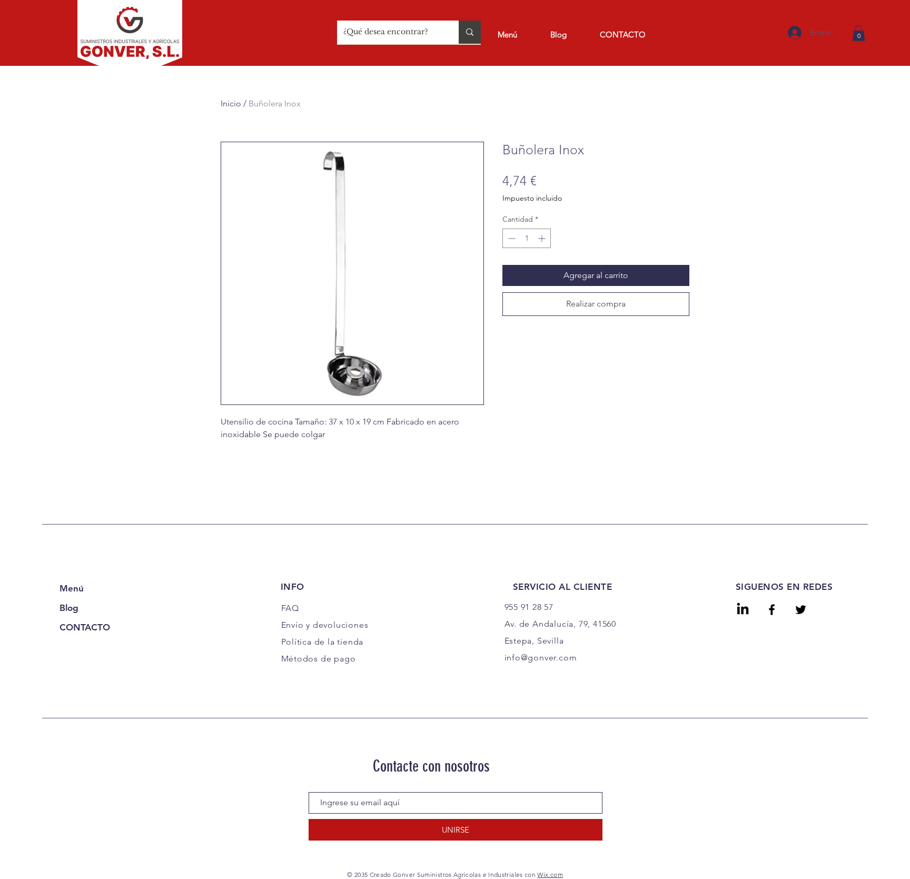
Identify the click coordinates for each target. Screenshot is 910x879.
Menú (72, 588)
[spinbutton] (526, 238)
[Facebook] (772, 610)
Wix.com (550, 874)
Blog (69, 608)
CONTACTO (85, 627)
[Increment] (542, 238)
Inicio (231, 103)
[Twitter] (801, 610)
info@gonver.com (541, 658)
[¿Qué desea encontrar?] (470, 32)
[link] (858, 33)
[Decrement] (510, 238)
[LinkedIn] (743, 610)
